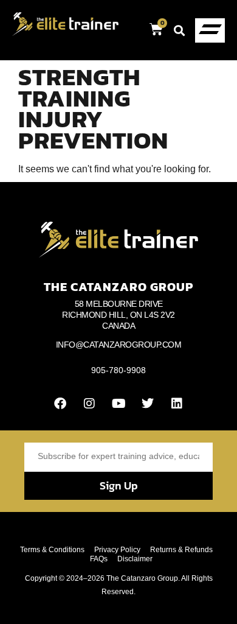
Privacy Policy (117, 549)
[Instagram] (89, 403)
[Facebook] (60, 403)
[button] (179, 30)
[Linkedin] (176, 403)
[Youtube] (118, 403)
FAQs (99, 559)
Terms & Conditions (52, 549)
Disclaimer (135, 559)
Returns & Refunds (181, 549)
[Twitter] (147, 403)
